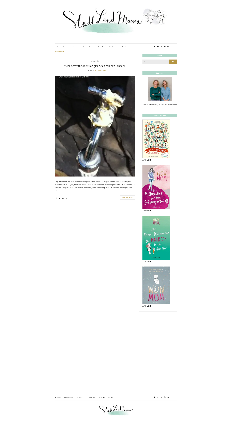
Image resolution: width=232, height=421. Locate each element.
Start (56, 51)
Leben (99, 47)
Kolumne (58, 47)
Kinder (86, 47)
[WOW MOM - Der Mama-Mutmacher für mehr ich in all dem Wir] (156, 238)
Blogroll (102, 397)
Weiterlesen (127, 197)
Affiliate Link (146, 160)
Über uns (92, 397)
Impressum (68, 397)
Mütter (111, 47)
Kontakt (125, 47)
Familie (72, 47)
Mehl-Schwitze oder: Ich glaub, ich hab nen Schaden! (95, 66)
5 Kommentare (100, 71)
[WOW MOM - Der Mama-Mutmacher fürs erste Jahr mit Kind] (156, 285)
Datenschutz (80, 397)
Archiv (110, 397)
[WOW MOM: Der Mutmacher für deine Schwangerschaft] (156, 187)
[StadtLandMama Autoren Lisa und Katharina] (160, 89)
